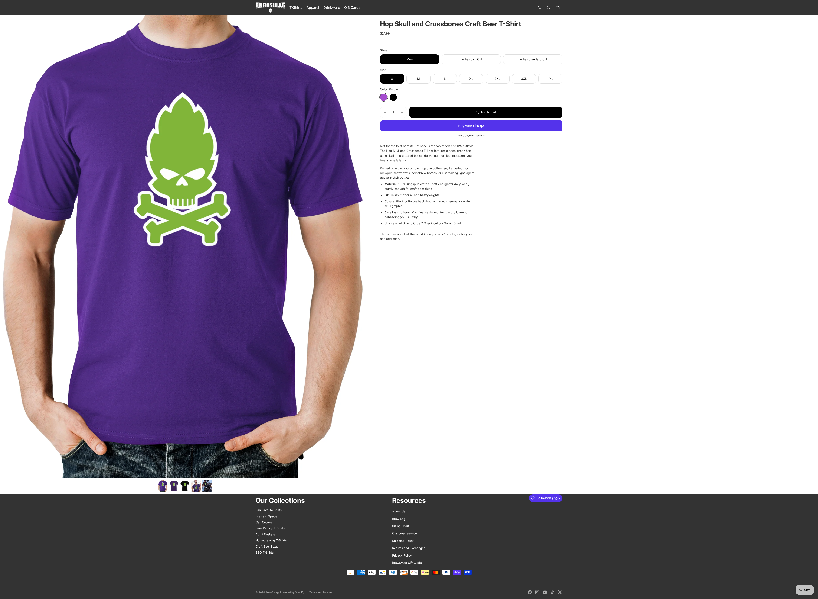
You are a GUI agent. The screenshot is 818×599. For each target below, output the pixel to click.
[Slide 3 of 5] (185, 486)
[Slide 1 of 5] (162, 486)
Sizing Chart (452, 223)
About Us (398, 511)
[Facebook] (529, 592)
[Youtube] (544, 592)
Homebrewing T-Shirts (271, 540)
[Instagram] (537, 592)
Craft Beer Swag (267, 546)
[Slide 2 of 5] (174, 486)
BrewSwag (272, 592)
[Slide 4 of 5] (196, 486)
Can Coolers (264, 522)
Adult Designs (265, 534)
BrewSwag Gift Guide (407, 562)
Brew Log (398, 519)
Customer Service (404, 533)
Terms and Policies (320, 592)
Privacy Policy (402, 555)
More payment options (471, 135)
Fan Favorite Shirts (269, 510)
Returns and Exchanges (408, 548)
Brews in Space (266, 516)
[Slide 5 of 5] (207, 486)
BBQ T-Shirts (265, 552)
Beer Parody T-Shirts (270, 528)
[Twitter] (559, 592)
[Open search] (539, 7)
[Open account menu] (548, 7)
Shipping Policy (403, 540)
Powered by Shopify (292, 592)
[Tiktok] (552, 592)
